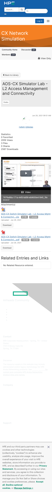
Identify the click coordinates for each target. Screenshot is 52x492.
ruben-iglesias (26, 127)
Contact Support (10, 431)
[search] (22, 9)
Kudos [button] (6, 102)
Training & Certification (13, 435)
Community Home (9, 50)
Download (7, 225)
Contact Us (8, 397)
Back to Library (12, 75)
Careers (6, 393)
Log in (39, 21)
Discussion (28, 50)
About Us (7, 389)
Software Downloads (12, 439)
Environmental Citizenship (14, 401)
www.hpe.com (38, 369)
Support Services (10, 427)
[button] (48, 446)
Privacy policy (9, 405)
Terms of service (10, 408)
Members (8, 54)
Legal (5, 412)
